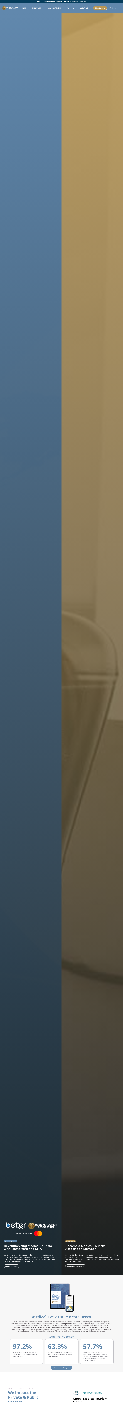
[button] (24, 8)
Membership (100, 8)
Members (70, 8)
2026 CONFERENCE (54, 8)
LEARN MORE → (11, 1266)
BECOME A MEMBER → (75, 1266)
